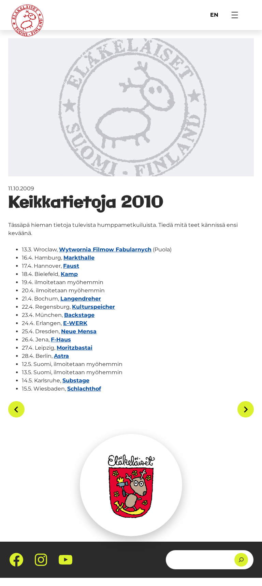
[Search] (241, 560)
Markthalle (78, 257)
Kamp (69, 274)
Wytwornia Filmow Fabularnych (105, 249)
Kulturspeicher (93, 307)
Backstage (79, 315)
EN (214, 15)
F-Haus (61, 339)
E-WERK (75, 323)
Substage (75, 380)
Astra (61, 356)
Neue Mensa (79, 331)
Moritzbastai (74, 348)
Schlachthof (84, 388)
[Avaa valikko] (234, 15)
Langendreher (80, 298)
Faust (71, 266)
